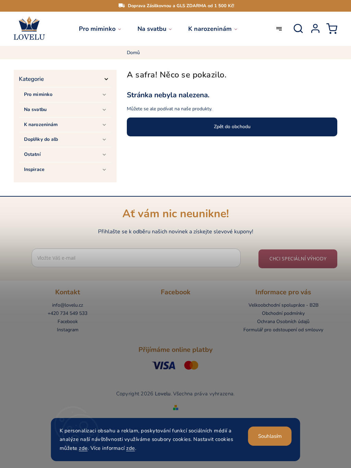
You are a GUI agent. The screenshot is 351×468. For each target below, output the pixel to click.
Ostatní (32, 154)
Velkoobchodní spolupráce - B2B (283, 305)
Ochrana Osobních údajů (283, 321)
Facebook (68, 321)
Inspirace (34, 169)
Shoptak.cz (196, 400)
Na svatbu (35, 109)
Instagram (67, 330)
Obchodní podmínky (283, 313)
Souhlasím (270, 436)
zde (83, 448)
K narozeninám (41, 124)
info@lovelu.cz (67, 305)
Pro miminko (38, 94)
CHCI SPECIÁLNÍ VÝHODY (297, 258)
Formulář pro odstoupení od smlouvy (283, 330)
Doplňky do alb (41, 139)
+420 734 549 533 (67, 313)
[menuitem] (104, 29)
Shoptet (165, 400)
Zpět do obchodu (232, 126)
